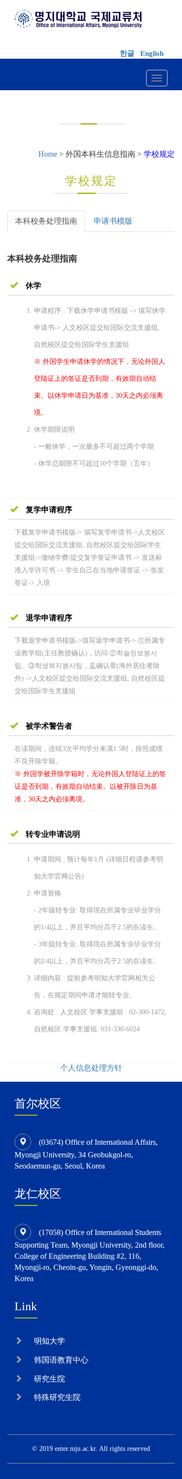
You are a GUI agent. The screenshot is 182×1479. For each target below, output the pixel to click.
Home (47, 154)
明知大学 (49, 1341)
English (152, 53)
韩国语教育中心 (61, 1360)
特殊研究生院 (57, 1397)
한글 (127, 53)
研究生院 (49, 1379)
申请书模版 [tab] (113, 221)
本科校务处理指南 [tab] (46, 221)
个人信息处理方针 (91, 1068)
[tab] (91, 285)
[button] (25, 285)
